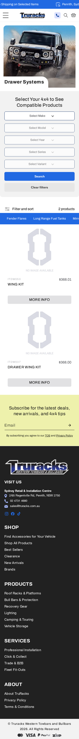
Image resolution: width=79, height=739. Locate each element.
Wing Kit (16, 284)
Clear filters (39, 187)
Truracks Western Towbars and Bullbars (41, 723)
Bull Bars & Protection (21, 600)
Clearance (12, 556)
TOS (47, 435)
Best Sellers (13, 550)
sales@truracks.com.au (25, 506)
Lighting (10, 613)
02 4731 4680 (18, 500)
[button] (5, 15)
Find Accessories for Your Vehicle (30, 536)
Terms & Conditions (19, 707)
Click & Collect (15, 656)
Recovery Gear (15, 606)
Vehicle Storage (16, 626)
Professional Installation (22, 650)
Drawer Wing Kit (24, 367)
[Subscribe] (69, 425)
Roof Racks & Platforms (22, 593)
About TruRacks (16, 693)
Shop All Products (18, 543)
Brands (9, 569)
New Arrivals (14, 563)
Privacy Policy (64, 435)
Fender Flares (16, 218)
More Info (39, 299)
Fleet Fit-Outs (14, 670)
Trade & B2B (13, 663)
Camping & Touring (18, 619)
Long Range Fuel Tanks (49, 218)
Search (39, 176)
